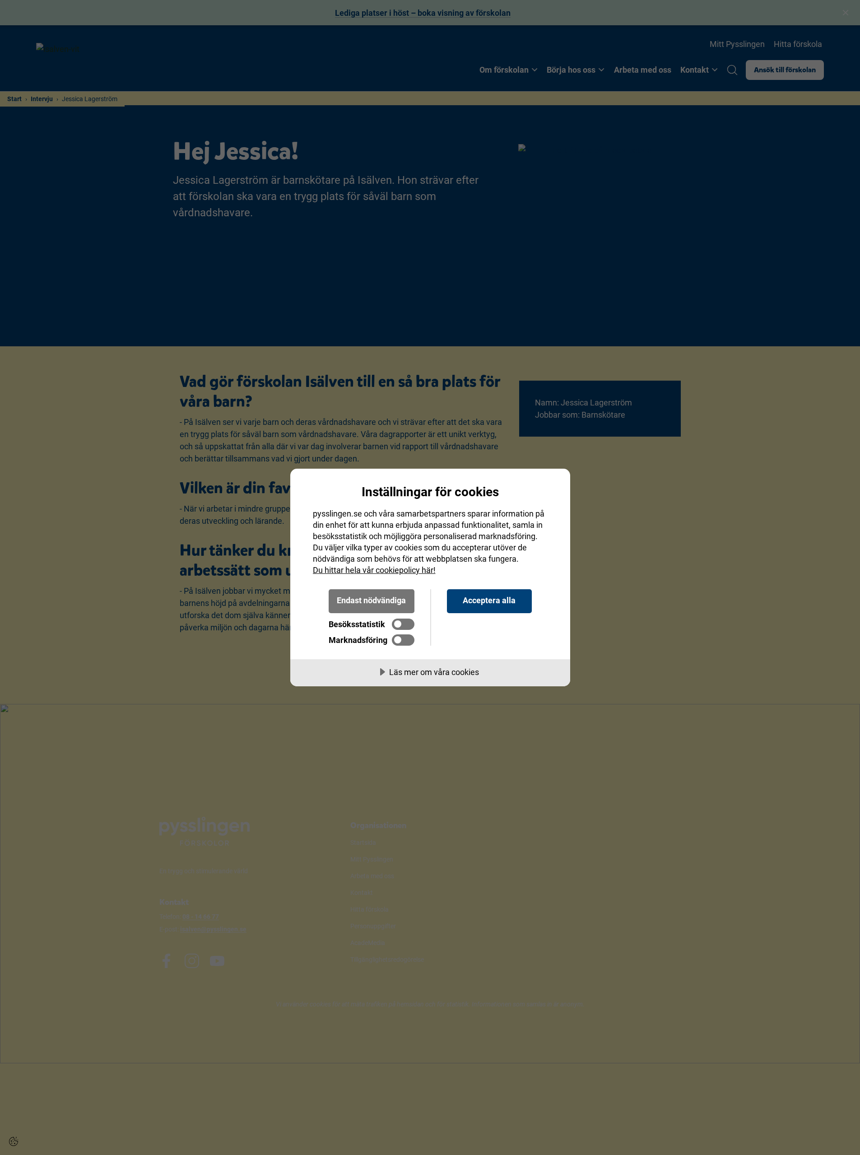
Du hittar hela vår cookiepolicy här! (374, 570)
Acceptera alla (489, 600)
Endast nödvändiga (371, 600)
